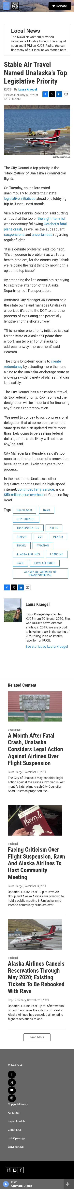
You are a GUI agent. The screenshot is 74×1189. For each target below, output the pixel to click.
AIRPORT (22, 536)
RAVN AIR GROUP (44, 563)
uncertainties (42, 234)
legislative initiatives (20, 198)
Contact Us (15, 1129)
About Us (13, 1112)
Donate (61, 6)
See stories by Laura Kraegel (47, 646)
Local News (25, 31)
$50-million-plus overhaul (23, 495)
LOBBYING (56, 554)
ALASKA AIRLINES (28, 554)
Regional (13, 843)
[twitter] (12, 1082)
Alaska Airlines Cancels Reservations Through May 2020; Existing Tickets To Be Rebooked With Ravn (36, 977)
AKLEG (54, 527)
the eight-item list (51, 218)
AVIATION (43, 545)
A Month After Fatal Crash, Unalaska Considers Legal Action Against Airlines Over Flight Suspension (35, 749)
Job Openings (16, 1138)
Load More (37, 1037)
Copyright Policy (18, 1104)
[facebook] (12, 1075)
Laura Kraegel (27, 89)
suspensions (14, 234)
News (46, 510)
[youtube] (12, 1090)
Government (24, 510)
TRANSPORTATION (28, 527)
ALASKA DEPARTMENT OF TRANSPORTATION (40, 573)
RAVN (20, 563)
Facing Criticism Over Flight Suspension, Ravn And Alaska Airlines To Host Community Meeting (36, 863)
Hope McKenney (17, 1000)
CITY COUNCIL (26, 519)
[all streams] (69, 1184)
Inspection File (16, 1121)
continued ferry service (36, 489)
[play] (6, 1184)
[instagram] (12, 1098)
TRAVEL (21, 545)
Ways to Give (16, 1146)
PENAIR (58, 536)
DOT (40, 536)
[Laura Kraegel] (13, 610)
